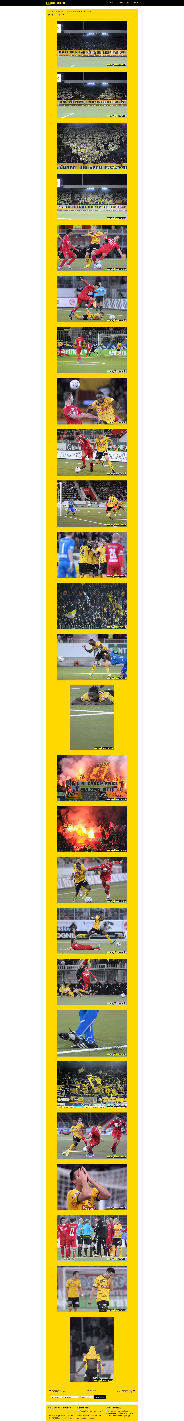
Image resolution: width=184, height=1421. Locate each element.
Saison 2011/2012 (71, 11)
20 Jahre (120, 3)
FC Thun (79, 11)
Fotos (111, 3)
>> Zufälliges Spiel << (91, 1390)
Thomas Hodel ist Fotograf (115, 1413)
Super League (87, 11)
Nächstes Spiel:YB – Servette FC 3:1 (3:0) (124, 1391)
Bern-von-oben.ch (90, 1418)
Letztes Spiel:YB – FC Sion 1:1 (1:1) (58, 1391)
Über (127, 3)
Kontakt (135, 3)
